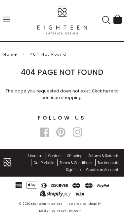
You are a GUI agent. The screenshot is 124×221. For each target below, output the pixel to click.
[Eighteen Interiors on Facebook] (44, 132)
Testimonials (108, 163)
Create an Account (102, 170)
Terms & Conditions (76, 163)
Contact (55, 156)
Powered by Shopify (84, 204)
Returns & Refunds (103, 156)
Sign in (72, 170)
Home (10, 54)
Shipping (75, 156)
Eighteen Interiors (46, 204)
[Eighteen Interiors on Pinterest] (60, 132)
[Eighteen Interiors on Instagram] (77, 132)
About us (34, 156)
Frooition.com (70, 211)
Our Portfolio (44, 163)
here (108, 91)
